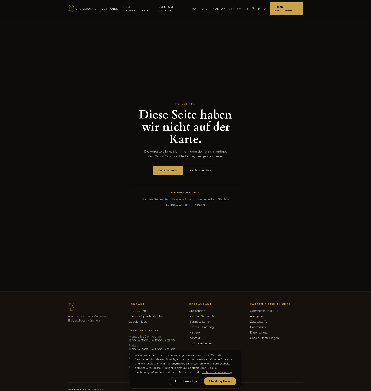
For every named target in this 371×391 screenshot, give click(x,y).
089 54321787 (138, 311)
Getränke (110, 8)
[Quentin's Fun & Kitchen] (72, 9)
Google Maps (138, 321)
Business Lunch (182, 199)
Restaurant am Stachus (213, 199)
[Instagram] (253, 8)
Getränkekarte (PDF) (264, 311)
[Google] (264, 8)
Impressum (258, 327)
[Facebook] (247, 8)
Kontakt (220, 8)
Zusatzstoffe (258, 321)
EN (239, 8)
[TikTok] (258, 8)
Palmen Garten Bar (155, 199)
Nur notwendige (185, 381)
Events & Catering (166, 8)
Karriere (199, 8)
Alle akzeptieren (220, 381)
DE (230, 8)
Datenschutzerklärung (217, 372)
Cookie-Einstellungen (264, 338)
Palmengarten (135, 8)
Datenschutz (259, 332)
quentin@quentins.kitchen (146, 316)
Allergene (256, 316)
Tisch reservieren (283, 8)
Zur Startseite (168, 170)
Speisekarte (86, 8)
